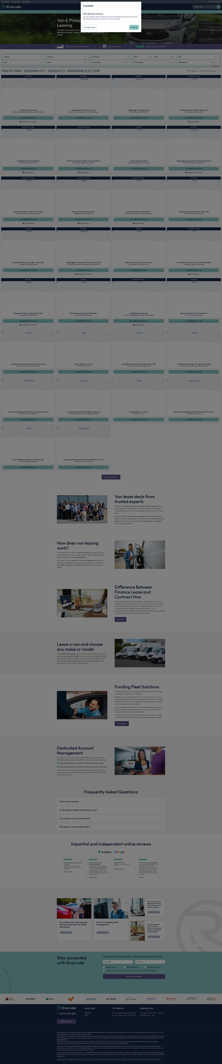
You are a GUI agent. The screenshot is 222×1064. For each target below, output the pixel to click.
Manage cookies (90, 27)
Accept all (134, 27)
